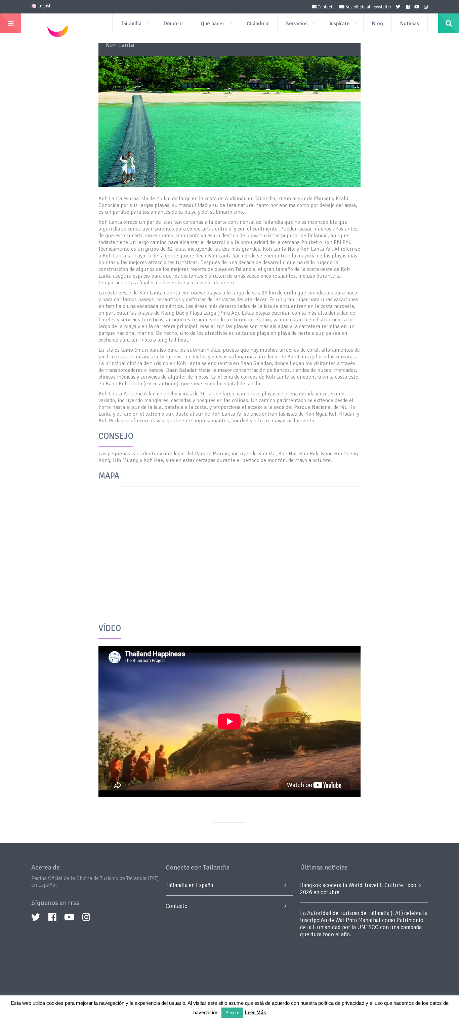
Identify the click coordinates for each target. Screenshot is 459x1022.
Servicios (296, 23)
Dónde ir (173, 23)
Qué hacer (212, 23)
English (44, 6)
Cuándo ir (258, 23)
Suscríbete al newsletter (367, 7)
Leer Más (255, 1012)
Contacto (326, 7)
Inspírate (340, 23)
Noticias (409, 23)
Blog (377, 23)
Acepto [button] (232, 1012)
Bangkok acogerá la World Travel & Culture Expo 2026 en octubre (358, 889)
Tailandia (131, 23)
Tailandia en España (189, 885)
